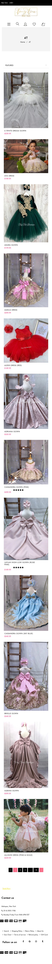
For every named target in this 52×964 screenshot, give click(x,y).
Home (22, 42)
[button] (18, 490)
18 (36, 870)
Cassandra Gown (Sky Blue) (18, 633)
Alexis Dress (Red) (13, 365)
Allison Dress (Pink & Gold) (18, 855)
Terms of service (20, 935)
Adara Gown (11, 245)
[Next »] (41, 870)
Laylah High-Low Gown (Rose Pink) (19, 563)
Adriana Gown (12, 431)
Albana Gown (11, 791)
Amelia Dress (10, 310)
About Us (40, 931)
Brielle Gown (11, 713)
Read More (6, 888)
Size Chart (7, 935)
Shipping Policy (17, 931)
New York (4, 3)
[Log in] (25, 24)
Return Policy (29, 931)
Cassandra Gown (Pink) (16, 487)
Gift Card (44, 935)
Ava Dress (9, 176)
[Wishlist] (34, 24)
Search (6, 931)
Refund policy (33, 935)
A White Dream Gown (15, 131)
